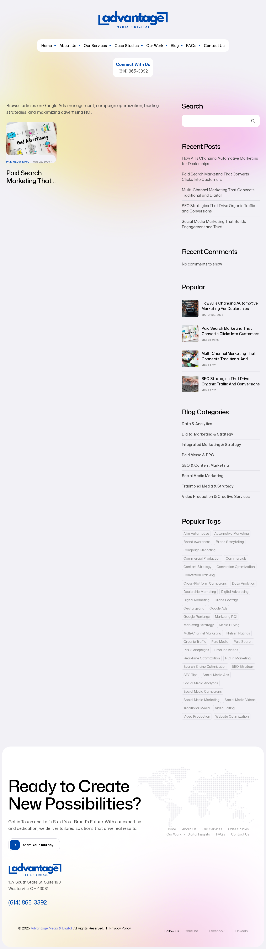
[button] (34, 844)
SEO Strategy (243, 666)
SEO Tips (190, 675)
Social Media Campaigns (202, 691)
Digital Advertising (235, 591)
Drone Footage (227, 600)
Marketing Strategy (198, 625)
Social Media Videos (240, 699)
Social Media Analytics (200, 683)
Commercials (236, 558)
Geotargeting (193, 608)
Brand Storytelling (230, 541)
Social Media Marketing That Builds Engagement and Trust (214, 224)
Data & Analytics (197, 423)
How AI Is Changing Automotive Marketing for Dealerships (230, 305)
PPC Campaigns (196, 650)
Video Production (196, 716)
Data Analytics (243, 583)
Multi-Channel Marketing (202, 633)
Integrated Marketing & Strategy (211, 444)
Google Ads (218, 608)
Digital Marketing (196, 600)
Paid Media (219, 641)
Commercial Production (201, 558)
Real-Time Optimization (201, 658)
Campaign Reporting (199, 550)
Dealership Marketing (199, 591)
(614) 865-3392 (133, 71)
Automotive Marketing (231, 533)
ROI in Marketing (238, 658)
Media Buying (229, 625)
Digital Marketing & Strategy (207, 434)
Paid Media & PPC (18, 161)
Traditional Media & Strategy (208, 486)
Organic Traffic (194, 641)
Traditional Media (196, 708)
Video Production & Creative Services (216, 496)
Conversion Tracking (199, 575)
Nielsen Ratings (238, 633)
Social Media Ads (216, 675)
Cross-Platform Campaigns (205, 583)
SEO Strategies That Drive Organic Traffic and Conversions (231, 381)
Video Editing (225, 708)
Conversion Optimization (236, 566)
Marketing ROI (226, 616)
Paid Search (243, 641)
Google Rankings (196, 616)
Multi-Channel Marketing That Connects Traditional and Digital (218, 192)
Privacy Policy (120, 928)
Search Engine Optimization (205, 666)
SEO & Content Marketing (205, 465)
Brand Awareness (197, 541)
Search (192, 106)
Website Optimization (232, 716)
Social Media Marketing (202, 475)
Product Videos (226, 650)
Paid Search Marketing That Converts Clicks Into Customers (29, 184)
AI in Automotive (196, 533)
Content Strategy (197, 566)
